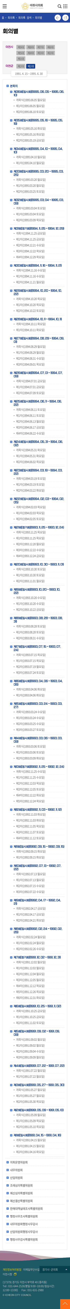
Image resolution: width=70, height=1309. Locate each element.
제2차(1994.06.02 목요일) (30, 462)
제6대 (50, 47)
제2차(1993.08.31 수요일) (30, 638)
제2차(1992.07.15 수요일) (30, 886)
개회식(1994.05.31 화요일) (31, 450)
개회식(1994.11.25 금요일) (31, 233)
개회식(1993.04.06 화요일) (31, 689)
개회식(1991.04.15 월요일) (31, 1140)
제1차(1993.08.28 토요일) (30, 632)
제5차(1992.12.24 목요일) (30, 801)
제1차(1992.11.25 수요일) (30, 777)
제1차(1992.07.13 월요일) (30, 880)
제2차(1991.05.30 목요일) (30, 1101)
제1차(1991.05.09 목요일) (30, 1121)
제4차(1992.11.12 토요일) (30, 838)
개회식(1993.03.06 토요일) (31, 746)
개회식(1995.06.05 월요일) (31, 100)
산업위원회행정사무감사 (24, 1231)
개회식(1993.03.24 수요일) (31, 712)
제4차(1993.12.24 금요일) (30, 556)
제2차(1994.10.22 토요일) (30, 310)
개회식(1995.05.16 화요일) (31, 128)
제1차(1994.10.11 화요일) (30, 330)
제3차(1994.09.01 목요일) (30, 364)
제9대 (21, 47)
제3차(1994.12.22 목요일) (30, 251)
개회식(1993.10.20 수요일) (31, 597)
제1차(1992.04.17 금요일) (30, 914)
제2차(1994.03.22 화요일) (30, 490)
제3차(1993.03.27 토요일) (30, 729)
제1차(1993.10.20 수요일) (30, 603)
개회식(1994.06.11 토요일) (31, 409)
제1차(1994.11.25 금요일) (30, 239)
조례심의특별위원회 (21, 1185)
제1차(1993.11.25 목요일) (30, 538)
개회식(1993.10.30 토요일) (31, 569)
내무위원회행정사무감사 (24, 1224)
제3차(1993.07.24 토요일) (30, 672)
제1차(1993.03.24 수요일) (30, 718)
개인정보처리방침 (12, 1269)
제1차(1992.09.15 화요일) (30, 857)
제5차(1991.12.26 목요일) (30, 991)
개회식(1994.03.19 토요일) (31, 478)
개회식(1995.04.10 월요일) (31, 157)
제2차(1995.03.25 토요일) (30, 191)
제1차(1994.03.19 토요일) (30, 484)
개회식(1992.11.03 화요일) (31, 814)
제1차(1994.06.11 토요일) (30, 415)
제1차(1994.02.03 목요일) (30, 513)
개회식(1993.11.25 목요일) (31, 532)
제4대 (31, 53)
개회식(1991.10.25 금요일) (31, 1011)
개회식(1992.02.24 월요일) (31, 937)
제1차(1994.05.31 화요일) (30, 456)
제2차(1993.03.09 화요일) (30, 758)
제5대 (21, 53)
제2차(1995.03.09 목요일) (30, 220)
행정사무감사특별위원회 (24, 1239)
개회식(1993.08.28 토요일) (31, 626)
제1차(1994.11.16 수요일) (30, 276)
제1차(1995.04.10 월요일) (30, 163)
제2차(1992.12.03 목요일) (30, 783)
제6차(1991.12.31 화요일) (30, 997)
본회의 (14, 86)
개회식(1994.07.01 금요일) (31, 381)
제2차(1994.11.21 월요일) (30, 282)
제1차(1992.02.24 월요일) (30, 943)
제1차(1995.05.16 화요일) (30, 134)
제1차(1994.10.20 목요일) (30, 304)
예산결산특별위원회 (21, 1201)
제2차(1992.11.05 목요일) (30, 826)
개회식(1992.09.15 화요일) (31, 851)
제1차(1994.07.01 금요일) (30, 387)
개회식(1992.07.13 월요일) (31, 874)
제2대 (50, 53)
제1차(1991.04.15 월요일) (30, 1146)
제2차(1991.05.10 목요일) (30, 1126)
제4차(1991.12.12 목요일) (30, 986)
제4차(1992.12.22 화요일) (30, 795)
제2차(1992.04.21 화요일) (30, 920)
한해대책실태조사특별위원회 (26, 1208)
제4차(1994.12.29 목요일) (30, 257)
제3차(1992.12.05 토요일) (30, 789)
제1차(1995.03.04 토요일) (30, 214)
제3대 (41, 53)
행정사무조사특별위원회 (24, 1216)
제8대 (31, 47)
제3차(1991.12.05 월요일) (30, 980)
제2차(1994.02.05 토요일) (30, 519)
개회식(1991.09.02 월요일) (31, 1039)
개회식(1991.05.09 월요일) (31, 1115)
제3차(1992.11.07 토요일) (30, 832)
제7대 (41, 47)
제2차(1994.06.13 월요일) (30, 421)
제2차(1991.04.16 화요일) (30, 1152)
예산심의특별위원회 (21, 1193)
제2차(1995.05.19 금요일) (30, 140)
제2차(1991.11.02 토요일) (30, 1023)
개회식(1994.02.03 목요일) (31, 507)
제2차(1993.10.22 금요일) (30, 609)
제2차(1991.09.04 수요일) (30, 1051)
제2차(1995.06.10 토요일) (30, 112)
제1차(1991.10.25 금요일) (30, 1017)
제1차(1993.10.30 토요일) (30, 575)
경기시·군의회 (50, 1269)
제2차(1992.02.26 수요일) (30, 949)
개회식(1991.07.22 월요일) (31, 1070)
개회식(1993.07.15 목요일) (31, 655)
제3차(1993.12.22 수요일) (30, 550)
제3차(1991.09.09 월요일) (30, 1057)
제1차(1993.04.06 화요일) (30, 695)
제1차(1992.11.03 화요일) (30, 820)
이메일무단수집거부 (33, 1269)
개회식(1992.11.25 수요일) (31, 771)
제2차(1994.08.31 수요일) (30, 358)
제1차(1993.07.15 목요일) (30, 660)
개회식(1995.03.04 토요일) (31, 208)
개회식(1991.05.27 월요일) (31, 1089)
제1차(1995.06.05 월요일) (30, 106)
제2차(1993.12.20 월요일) (30, 544)
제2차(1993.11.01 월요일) (30, 581)
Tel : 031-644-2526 (13, 1286)
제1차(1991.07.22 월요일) (30, 1076)
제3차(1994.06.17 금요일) (30, 427)
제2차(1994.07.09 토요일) (30, 393)
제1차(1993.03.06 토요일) (30, 752)
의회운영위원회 (19, 1162)
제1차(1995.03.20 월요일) (30, 185)
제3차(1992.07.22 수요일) (30, 891)
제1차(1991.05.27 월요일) (30, 1095)
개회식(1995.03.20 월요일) (31, 179)
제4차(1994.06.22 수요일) (30, 433)
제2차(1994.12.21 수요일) (30, 245)
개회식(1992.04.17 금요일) (31, 908)
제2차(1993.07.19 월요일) (30, 666)
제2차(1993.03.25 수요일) (30, 723)
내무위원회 (16, 1170)
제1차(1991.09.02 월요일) (30, 1045)
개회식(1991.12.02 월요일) (31, 962)
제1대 (21, 59)
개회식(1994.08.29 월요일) (31, 346)
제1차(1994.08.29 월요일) (30, 352)
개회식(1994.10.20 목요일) (31, 299)
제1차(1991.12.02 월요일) (30, 968)
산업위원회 (16, 1177)
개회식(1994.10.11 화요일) (31, 324)
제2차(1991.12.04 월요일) (30, 974)
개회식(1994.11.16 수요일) (31, 270)
